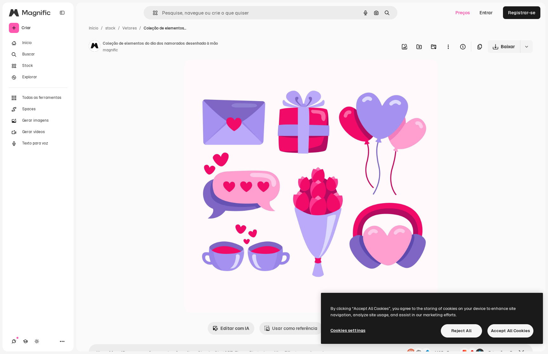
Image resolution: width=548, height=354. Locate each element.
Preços (462, 13)
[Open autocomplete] (152, 12)
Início (93, 28)
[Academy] (25, 341)
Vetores (129, 28)
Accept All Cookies (510, 330)
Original (225, 72)
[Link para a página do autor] (94, 47)
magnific (110, 50)
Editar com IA (234, 328)
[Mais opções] (448, 46)
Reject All (461, 330)
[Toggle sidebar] (62, 13)
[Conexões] (14, 341)
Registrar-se (521, 13)
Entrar (486, 13)
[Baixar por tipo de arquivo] (526, 46)
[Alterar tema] (37, 341)
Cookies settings (347, 330)
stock (110, 28)
